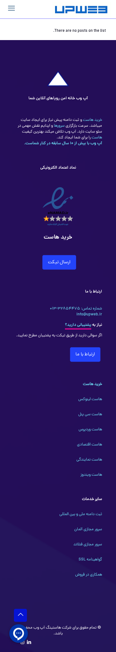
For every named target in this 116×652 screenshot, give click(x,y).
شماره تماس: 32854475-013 (76, 309)
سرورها (59, 126)
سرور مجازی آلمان (88, 529)
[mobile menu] (11, 9)
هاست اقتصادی (89, 445)
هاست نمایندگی (89, 460)
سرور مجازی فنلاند (87, 544)
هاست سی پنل (90, 414)
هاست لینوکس (90, 399)
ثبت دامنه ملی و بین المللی (80, 514)
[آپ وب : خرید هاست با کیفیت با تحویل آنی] (81, 9)
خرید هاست (92, 120)
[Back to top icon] (20, 615)
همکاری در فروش (88, 575)
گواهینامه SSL (90, 560)
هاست (96, 138)
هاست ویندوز (91, 475)
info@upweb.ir (89, 315)
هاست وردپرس (90, 430)
